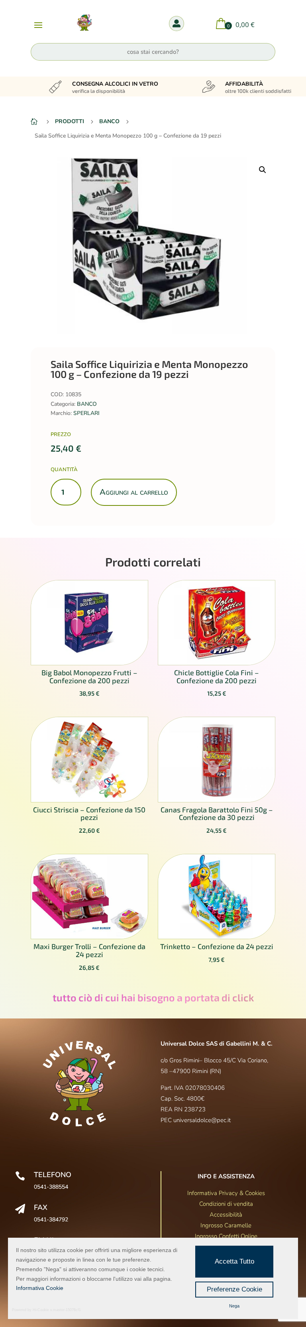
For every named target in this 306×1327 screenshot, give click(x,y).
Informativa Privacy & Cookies (226, 1193)
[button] (262, 170)
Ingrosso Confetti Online (226, 1236)
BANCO (87, 404)
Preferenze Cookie (234, 1289)
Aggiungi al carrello (134, 492)
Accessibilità (226, 1215)
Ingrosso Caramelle (225, 1225)
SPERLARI (86, 413)
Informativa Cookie (39, 1288)
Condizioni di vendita (226, 1204)
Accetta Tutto (234, 1261)
